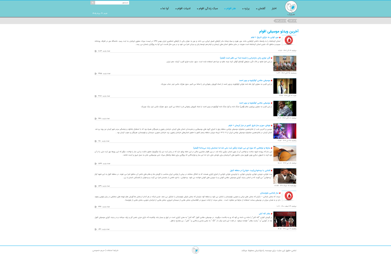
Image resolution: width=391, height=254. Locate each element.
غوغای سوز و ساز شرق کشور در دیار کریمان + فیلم (249, 125)
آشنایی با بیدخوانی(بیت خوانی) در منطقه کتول (250, 170)
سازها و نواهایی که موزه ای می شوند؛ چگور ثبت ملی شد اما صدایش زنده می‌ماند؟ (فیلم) (231, 148)
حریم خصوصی (98, 250)
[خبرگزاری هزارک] (291, 8)
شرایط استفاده (112, 250)
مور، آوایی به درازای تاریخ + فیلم (265, 37)
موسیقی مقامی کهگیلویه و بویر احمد (254, 80)
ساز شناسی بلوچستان (269, 193)
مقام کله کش (264, 213)
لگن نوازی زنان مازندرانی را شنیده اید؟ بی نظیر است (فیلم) (245, 58)
